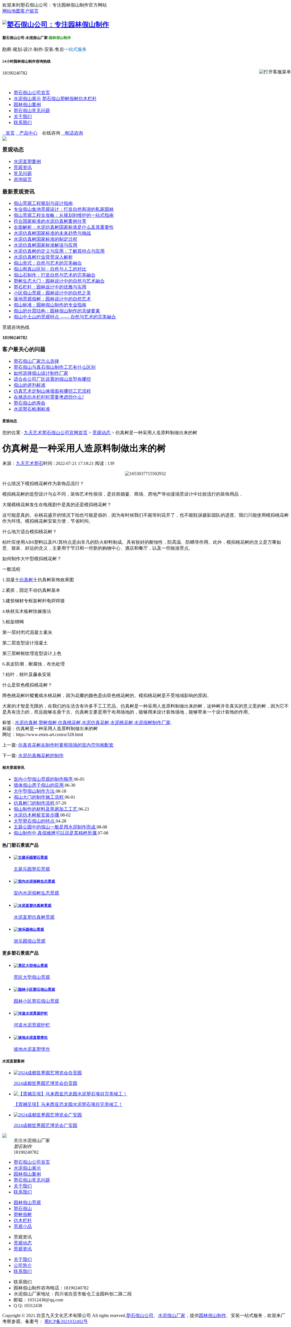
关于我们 (23, 116)
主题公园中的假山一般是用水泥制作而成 (55, 827)
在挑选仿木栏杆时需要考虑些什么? (49, 397)
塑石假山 (51, 98)
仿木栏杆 (87, 98)
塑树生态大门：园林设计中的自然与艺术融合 (59, 281)
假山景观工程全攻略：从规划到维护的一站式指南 (64, 215)
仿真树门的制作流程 (35, 803)
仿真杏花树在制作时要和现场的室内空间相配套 (66, 745)
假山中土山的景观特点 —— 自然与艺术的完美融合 (65, 316)
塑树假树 (69, 98)
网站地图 (11, 11)
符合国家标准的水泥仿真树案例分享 (50, 221)
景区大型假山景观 (32, 977)
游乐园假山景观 (29, 941)
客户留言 (29, 11)
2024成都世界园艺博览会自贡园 (45, 1083)
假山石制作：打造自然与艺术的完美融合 (54, 275)
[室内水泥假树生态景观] (34, 881)
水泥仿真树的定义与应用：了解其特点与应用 (59, 251)
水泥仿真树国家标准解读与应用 (45, 245)
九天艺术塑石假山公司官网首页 (56, 432)
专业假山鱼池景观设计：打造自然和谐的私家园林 (64, 209)
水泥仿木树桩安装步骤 (37, 815)
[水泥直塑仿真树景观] (32, 905)
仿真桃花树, (70, 722)
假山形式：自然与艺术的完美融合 (48, 263)
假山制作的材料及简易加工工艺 (46, 809)
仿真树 (26, 579)
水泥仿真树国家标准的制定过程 (45, 239)
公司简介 (23, 1265)
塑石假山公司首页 (32, 92)
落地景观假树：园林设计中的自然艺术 (52, 298)
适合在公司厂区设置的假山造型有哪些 (52, 379)
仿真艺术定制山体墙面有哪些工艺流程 (52, 391)
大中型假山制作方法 (35, 791)
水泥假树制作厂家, (153, 722)
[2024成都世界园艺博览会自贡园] (48, 1072)
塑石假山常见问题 (32, 110)
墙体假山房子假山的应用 (39, 785)
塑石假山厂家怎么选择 (36, 361)
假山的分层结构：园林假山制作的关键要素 (57, 310)
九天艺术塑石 (29, 463)
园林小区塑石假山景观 (36, 1001)
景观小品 (23, 1226)
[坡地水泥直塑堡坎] (31, 1037)
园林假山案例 (27, 104)
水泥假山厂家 (171, 1315)
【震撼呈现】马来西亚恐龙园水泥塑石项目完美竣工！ (68, 1104)
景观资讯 (23, 167)
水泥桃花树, (122, 722)
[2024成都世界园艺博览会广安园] (48, 1114)
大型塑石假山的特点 (35, 821)
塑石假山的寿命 (29, 403)
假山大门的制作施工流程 (39, 797)
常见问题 (23, 173)
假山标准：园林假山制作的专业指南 (50, 304)
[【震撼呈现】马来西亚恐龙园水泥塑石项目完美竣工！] (70, 1093)
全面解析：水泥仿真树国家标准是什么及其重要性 (64, 227)
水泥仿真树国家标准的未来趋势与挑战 (52, 233)
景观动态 (101, 432)
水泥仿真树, (27, 722)
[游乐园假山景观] (29, 929)
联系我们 (23, 122)
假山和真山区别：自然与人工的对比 (50, 269)
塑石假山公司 (139, 1315)
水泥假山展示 (27, 98)
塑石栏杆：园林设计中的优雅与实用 (50, 287)
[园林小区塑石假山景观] (34, 989)
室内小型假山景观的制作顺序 (44, 779)
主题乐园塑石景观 (32, 869)
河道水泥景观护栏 (32, 1025)
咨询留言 (23, 179)
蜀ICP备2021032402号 (66, 1321)
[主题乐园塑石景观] (31, 857)
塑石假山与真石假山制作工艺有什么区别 (54, 367)
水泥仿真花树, (96, 722)
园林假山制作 (212, 1315)
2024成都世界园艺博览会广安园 (45, 1125)
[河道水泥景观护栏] (31, 1013)
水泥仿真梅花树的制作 (41, 755)
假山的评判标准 (29, 385)
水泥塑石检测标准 (32, 409)
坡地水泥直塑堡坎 (32, 1049)
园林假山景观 (27, 1202)
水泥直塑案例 (27, 161)
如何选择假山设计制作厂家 (41, 373)
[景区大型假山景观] (31, 965)
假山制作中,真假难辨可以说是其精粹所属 (56, 833)
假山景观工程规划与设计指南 (43, 203)
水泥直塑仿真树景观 (34, 917)
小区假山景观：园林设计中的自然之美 (52, 292)
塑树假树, (48, 722)
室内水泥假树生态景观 (36, 893)
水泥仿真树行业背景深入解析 (43, 257)
